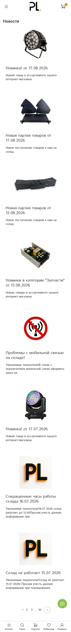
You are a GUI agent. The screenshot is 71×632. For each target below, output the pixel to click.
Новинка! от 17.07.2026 (27, 429)
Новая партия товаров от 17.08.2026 (28, 138)
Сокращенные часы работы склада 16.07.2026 (31, 499)
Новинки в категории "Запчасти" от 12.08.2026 (35, 283)
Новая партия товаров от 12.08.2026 (28, 210)
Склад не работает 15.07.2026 (33, 573)
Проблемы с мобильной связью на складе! (35, 355)
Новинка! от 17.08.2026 (27, 68)
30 (39, 610)
